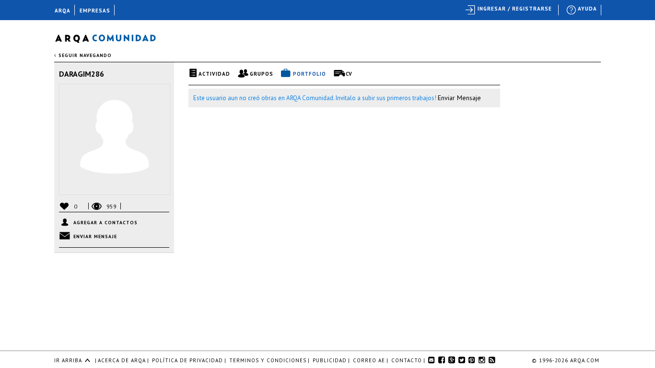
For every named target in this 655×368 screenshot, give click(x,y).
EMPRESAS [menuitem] (95, 10)
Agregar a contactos (105, 222)
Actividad (214, 73)
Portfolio (309, 73)
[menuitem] (582, 10)
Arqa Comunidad (113, 37)
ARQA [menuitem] (62, 10)
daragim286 (81, 74)
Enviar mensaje (95, 236)
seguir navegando (84, 55)
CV (349, 73)
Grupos (261, 73)
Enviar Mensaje (459, 97)
